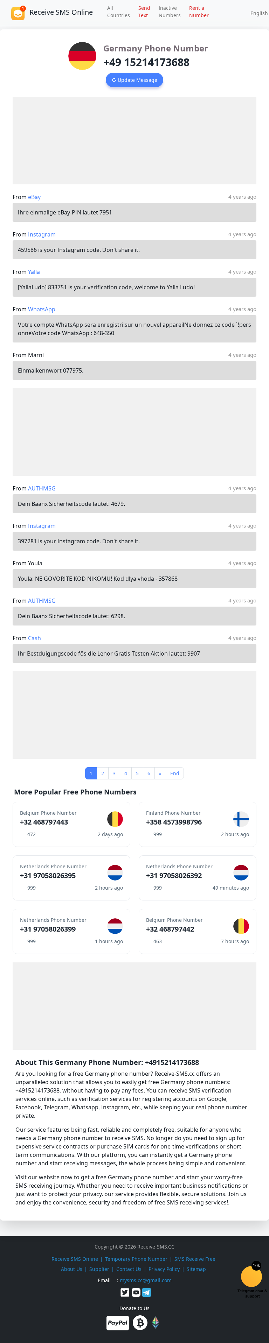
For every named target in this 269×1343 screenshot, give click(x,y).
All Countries (118, 12)
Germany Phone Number (155, 48)
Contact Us (129, 1269)
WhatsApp (41, 309)
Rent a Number (199, 12)
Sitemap (196, 1269)
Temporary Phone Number (136, 1259)
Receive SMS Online (74, 1259)
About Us (71, 1269)
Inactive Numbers (170, 12)
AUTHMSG (42, 488)
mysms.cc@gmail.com (146, 1280)
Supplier (99, 1269)
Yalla (34, 272)
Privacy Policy (164, 1269)
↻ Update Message (134, 80)
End (174, 773)
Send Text (144, 12)
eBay (34, 197)
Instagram (42, 234)
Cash (34, 638)
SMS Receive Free (194, 1259)
